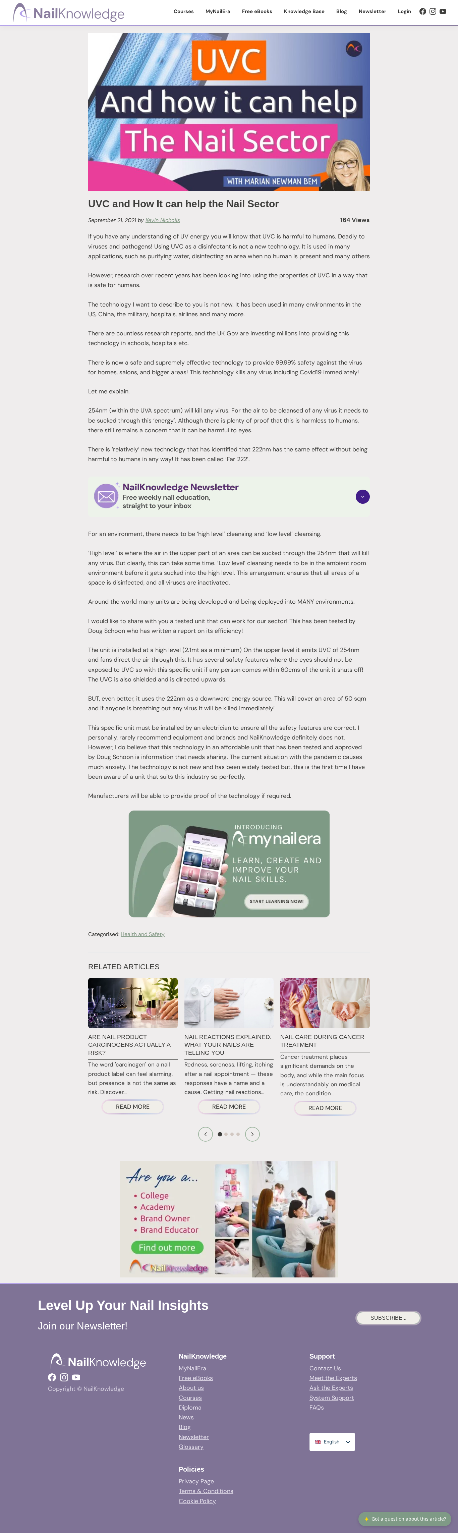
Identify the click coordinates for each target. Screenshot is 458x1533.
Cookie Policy (197, 1501)
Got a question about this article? (405, 1519)
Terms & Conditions (206, 1491)
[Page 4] (238, 1134)
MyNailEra (192, 1368)
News (186, 1417)
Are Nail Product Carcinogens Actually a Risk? (129, 1045)
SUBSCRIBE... (388, 1318)
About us (191, 1388)
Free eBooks (196, 1378)
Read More (139, 1107)
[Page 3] (232, 1134)
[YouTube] (443, 11)
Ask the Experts (331, 1388)
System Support (331, 1398)
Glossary (191, 1447)
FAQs (316, 1408)
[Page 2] (226, 1134)
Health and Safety (143, 934)
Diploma (190, 1408)
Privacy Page (196, 1481)
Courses (190, 1398)
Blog (185, 1427)
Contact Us (325, 1368)
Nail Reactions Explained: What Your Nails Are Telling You (228, 1045)
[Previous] (205, 1134)
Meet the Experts (333, 1378)
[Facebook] (423, 11)
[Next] (252, 1134)
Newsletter (194, 1437)
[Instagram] (433, 11)
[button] (229, 497)
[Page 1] (220, 1134)
